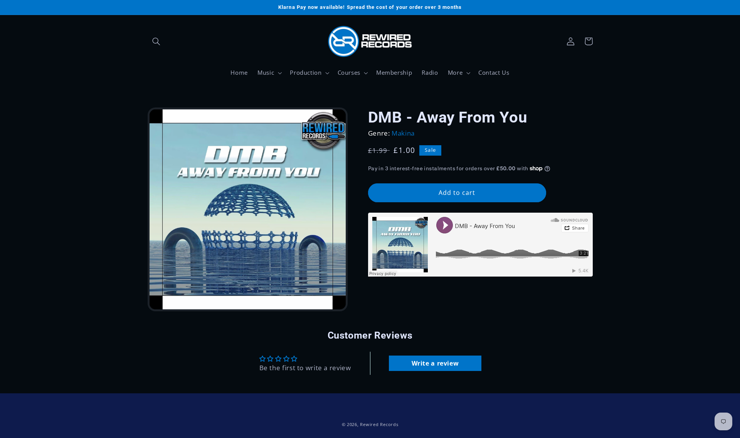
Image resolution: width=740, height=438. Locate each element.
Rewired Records (379, 424)
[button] (156, 41)
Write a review (435, 363)
